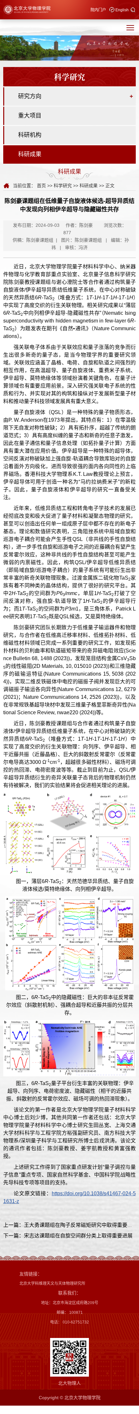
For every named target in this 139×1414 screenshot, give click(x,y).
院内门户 (98, 10)
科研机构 (29, 135)
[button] (133, 10)
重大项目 (29, 115)
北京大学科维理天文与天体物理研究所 (52, 1283)
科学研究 (63, 185)
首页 (41, 185)
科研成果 (29, 154)
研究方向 (29, 96)
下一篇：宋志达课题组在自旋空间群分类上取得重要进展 (68, 1235)
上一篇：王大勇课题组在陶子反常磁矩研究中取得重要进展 (70, 1225)
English (122, 10)
